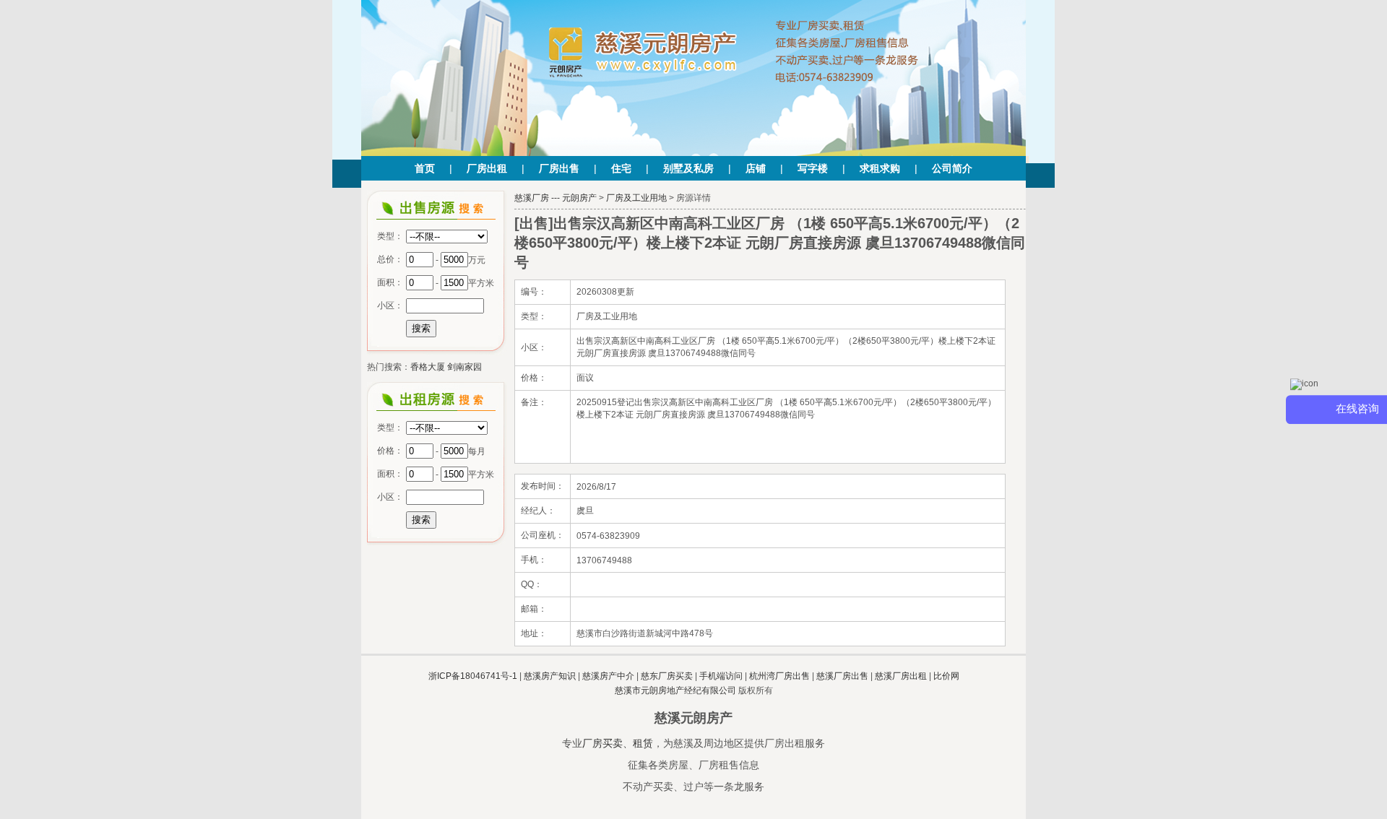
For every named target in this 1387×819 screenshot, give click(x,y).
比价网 (946, 676)
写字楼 (813, 168)
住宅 (621, 168)
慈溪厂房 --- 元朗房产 (555, 198)
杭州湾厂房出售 (779, 676)
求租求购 (880, 168)
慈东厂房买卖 (667, 676)
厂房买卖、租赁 (617, 743)
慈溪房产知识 (550, 676)
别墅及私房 (688, 168)
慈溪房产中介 (608, 676)
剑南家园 (464, 367)
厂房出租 (487, 168)
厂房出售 (559, 168)
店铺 (756, 168)
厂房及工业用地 (636, 198)
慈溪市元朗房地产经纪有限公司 (675, 690)
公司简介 (952, 168)
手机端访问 (721, 676)
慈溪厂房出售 (842, 676)
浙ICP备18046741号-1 (472, 676)
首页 (425, 168)
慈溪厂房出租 (901, 676)
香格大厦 (427, 367)
